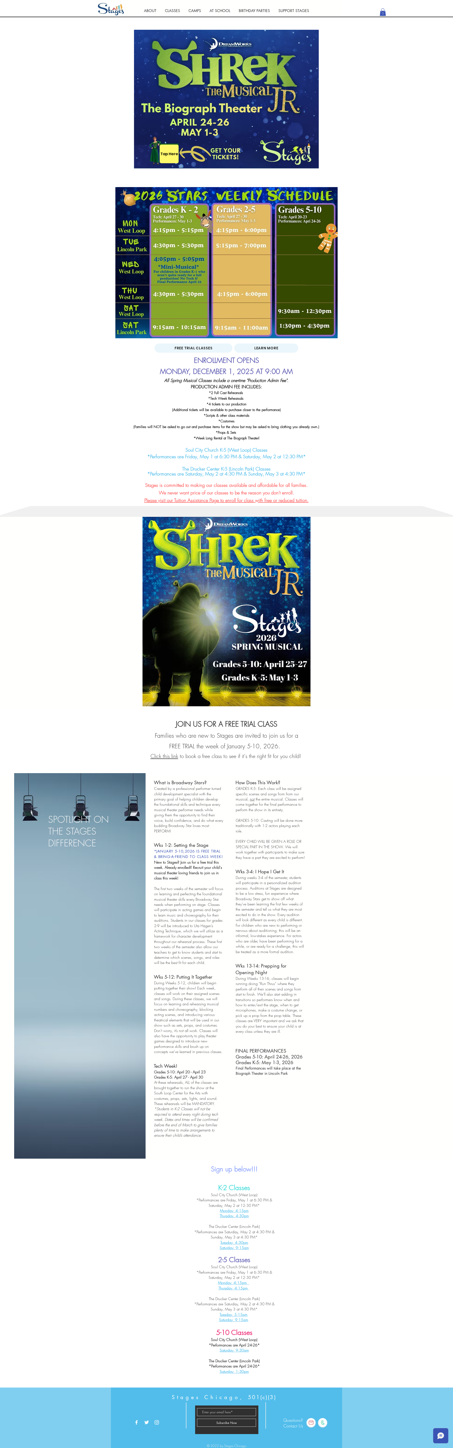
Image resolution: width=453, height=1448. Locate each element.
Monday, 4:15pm (234, 1210)
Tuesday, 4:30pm (234, 1242)
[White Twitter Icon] (147, 1422)
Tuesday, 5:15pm (233, 1314)
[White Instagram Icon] (157, 1422)
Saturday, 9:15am (234, 1247)
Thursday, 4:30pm (234, 1215)
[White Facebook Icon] (136, 1422)
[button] (172, 8)
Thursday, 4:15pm (233, 1288)
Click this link (164, 756)
